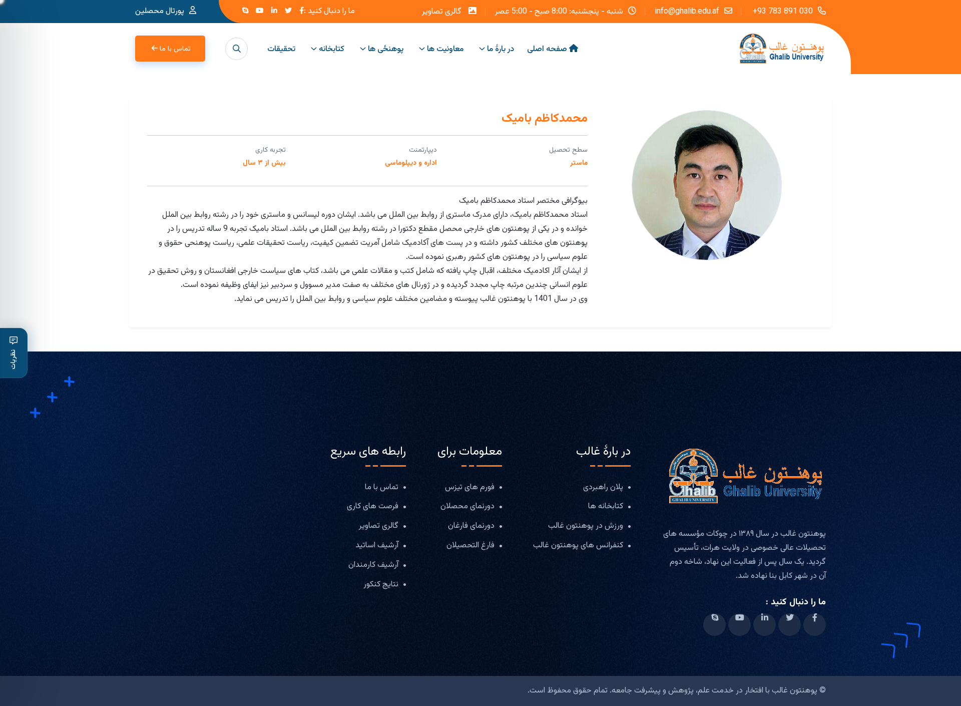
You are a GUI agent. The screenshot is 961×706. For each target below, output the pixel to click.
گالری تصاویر (441, 12)
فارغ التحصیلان (470, 546)
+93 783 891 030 (782, 11)
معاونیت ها (445, 49)
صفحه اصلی (547, 49)
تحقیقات (281, 49)
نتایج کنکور (380, 585)
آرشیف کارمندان (373, 565)
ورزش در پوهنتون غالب (585, 526)
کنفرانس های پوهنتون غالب (578, 546)
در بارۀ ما (500, 49)
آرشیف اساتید (376, 546)
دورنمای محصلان (467, 507)
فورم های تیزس (470, 488)
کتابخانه (331, 49)
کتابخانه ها (605, 507)
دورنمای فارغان (471, 526)
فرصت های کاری (372, 507)
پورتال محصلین (159, 11)
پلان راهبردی (603, 488)
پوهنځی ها (385, 49)
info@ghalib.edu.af (687, 11)
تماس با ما (175, 49)
